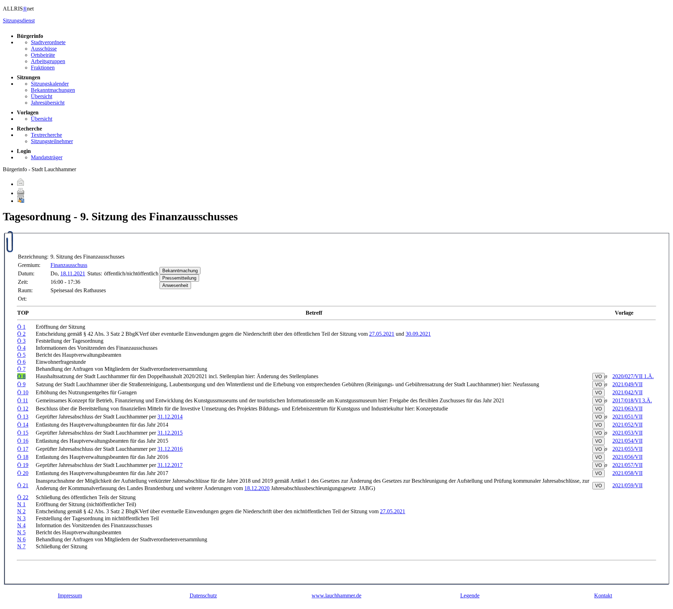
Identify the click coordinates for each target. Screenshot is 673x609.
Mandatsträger (46, 157)
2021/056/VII (627, 457)
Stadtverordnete (48, 42)
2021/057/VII (627, 465)
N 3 (21, 518)
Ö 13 (22, 417)
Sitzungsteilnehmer (52, 141)
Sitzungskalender (50, 84)
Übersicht (41, 96)
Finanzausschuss (68, 265)
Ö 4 (21, 348)
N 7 (21, 546)
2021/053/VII (627, 433)
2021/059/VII (627, 485)
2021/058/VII (627, 473)
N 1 (21, 504)
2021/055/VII (627, 449)
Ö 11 (22, 400)
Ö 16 (22, 441)
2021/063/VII (627, 408)
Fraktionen (43, 68)
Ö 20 (22, 473)
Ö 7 (21, 369)
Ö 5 (21, 355)
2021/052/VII (627, 425)
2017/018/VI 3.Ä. (632, 400)
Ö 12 (22, 408)
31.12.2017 (170, 465)
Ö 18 (22, 457)
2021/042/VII (627, 392)
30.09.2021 (418, 334)
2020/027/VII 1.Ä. (633, 376)
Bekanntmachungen (53, 90)
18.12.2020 (257, 488)
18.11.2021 (72, 273)
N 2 (21, 511)
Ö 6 (21, 362)
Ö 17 (22, 449)
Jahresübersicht (47, 103)
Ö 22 (22, 497)
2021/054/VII (627, 441)
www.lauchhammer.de (336, 595)
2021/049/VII (627, 384)
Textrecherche (46, 135)
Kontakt (603, 595)
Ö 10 (22, 392)
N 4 (21, 525)
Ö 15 (22, 433)
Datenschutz (203, 595)
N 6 (21, 539)
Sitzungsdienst (19, 21)
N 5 (21, 532)
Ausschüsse (44, 49)
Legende (470, 595)
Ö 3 (21, 341)
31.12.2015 (170, 433)
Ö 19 (22, 465)
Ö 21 (22, 485)
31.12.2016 (170, 449)
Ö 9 (21, 384)
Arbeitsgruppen (48, 61)
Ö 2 (21, 334)
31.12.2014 (170, 417)
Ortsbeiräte (43, 55)
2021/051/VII (627, 417)
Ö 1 (21, 327)
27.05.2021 (381, 334)
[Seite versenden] (21, 184)
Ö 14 (22, 425)
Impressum (70, 595)
